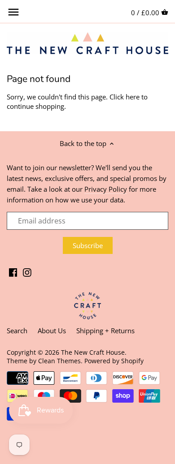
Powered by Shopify (114, 361)
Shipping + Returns (105, 330)
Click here (124, 96)
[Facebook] (13, 271)
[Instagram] (27, 271)
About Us (52, 330)
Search (17, 330)
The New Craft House (93, 352)
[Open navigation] (13, 12)
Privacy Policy (105, 189)
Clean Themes (59, 361)
